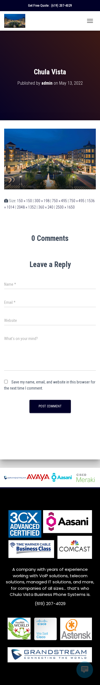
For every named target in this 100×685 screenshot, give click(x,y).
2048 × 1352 (26, 207)
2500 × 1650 (65, 207)
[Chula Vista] (50, 158)
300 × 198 (41, 201)
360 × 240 (45, 207)
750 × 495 (59, 201)
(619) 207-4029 (61, 6)
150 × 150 (24, 201)
